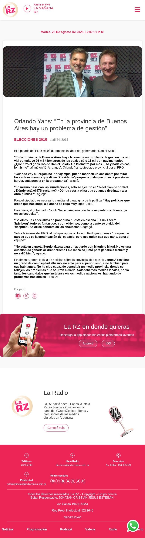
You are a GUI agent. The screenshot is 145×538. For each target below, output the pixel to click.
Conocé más (56, 427)
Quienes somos (72, 517)
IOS (108, 343)
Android (88, 343)
